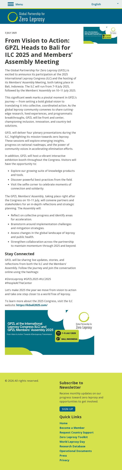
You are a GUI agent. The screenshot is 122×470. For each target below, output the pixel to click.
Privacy (64, 460)
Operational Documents (76, 451)
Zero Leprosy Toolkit (74, 437)
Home (64, 423)
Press (63, 455)
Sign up (67, 409)
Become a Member (72, 428)
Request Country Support (77, 432)
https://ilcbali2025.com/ (31, 305)
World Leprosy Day (72, 441)
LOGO (27, 17)
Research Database (72, 446)
